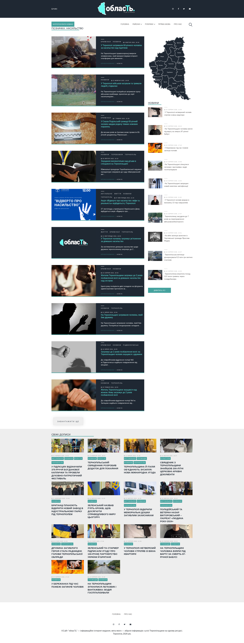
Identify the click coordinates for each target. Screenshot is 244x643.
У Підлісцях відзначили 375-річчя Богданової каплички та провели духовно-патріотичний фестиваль (66, 472)
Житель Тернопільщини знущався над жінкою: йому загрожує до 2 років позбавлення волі (119, 392)
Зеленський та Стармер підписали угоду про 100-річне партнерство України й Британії (103, 552)
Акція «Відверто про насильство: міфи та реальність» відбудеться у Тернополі (120, 202)
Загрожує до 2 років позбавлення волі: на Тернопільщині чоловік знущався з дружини (121, 353)
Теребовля (117, 154)
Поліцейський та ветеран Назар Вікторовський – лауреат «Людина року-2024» (171, 515)
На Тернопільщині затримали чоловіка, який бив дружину (122, 316)
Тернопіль (130, 154)
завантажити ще (68, 421)
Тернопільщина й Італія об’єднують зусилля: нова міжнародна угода (140, 469)
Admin (120, 63)
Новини (117, 41)
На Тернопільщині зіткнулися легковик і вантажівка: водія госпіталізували (176, 167)
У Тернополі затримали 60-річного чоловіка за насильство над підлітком (121, 46)
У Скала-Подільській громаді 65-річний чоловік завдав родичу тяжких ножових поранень (119, 124)
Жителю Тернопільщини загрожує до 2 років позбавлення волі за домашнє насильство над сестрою (121, 278)
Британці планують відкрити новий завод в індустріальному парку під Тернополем (67, 510)
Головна (125, 24)
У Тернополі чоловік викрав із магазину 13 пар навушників (176, 201)
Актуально (106, 193)
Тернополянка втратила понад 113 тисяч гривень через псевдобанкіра (177, 276)
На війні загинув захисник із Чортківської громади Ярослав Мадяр (176, 238)
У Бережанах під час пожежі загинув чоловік (176, 149)
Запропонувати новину (63, 24)
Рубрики (149, 24)
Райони (136, 24)
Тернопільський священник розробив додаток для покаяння (103, 465)
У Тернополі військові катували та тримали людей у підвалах (121, 84)
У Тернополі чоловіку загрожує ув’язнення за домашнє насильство (121, 240)
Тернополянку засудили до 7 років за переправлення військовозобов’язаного (176, 219)
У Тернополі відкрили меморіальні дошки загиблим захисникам (139, 512)
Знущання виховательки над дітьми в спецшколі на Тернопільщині (118, 162)
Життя (117, 193)
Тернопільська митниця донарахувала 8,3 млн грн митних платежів (178, 257)
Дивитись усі (159, 290)
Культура (165, 458)
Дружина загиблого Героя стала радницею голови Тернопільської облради (66, 552)
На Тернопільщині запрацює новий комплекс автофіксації (176, 184)
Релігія (78, 458)
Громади (142, 458)
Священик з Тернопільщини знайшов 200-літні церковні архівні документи (171, 468)
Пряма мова (164, 24)
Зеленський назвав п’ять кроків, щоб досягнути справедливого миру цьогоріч (102, 511)
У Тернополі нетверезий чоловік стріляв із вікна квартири (177, 113)
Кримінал (106, 41)
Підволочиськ (131, 345)
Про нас (178, 24)
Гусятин (55, 9)
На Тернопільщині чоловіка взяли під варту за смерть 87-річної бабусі (178, 131)
